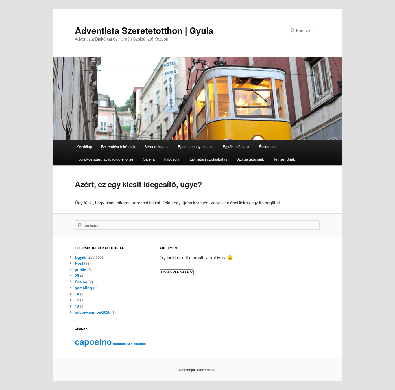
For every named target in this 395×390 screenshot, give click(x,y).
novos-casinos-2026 (92, 312)
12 (77, 300)
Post (79, 263)
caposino (93, 341)
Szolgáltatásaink (250, 159)
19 (77, 306)
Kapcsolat (172, 159)
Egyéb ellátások (236, 146)
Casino (81, 281)
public (80, 269)
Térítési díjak (284, 159)
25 (77, 275)
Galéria (149, 159)
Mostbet (140, 343)
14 (77, 294)
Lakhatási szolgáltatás (208, 159)
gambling (83, 287)
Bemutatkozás (156, 146)
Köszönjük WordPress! (198, 369)
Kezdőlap (84, 146)
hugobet (119, 343)
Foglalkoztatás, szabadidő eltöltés (105, 159)
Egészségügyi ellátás (196, 146)
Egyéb (80, 257)
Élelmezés (267, 146)
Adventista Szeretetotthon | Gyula (144, 30)
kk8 (129, 343)
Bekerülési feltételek (118, 146)
